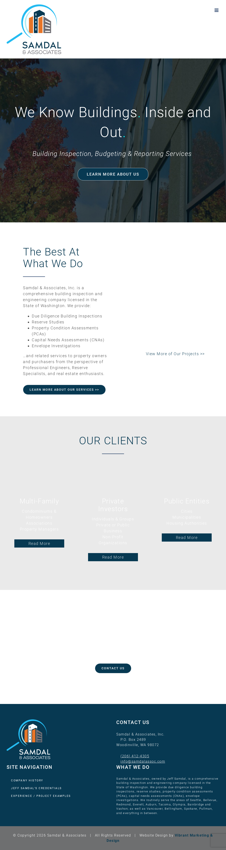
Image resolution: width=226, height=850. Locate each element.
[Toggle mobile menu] (217, 10)
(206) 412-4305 (135, 756)
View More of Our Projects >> (175, 353)
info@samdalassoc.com (143, 761)
